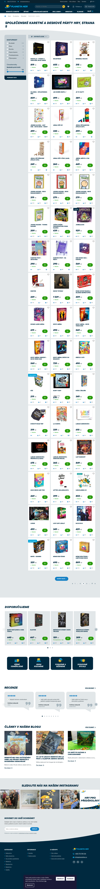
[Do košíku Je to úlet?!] (90, 99)
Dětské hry (8, 861)
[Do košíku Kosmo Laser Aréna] (45, 331)
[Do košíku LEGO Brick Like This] (45, 497)
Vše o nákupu (72, 1)
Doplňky (8, 870)
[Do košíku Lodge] (45, 530)
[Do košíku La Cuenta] (67, 431)
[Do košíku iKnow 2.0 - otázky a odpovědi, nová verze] (45, 66)
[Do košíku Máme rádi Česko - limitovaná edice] (90, 563)
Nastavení (30, 885)
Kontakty (84, 1)
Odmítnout (60, 879)
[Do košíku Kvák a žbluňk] (90, 397)
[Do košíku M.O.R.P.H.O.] (90, 530)
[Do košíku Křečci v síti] (90, 364)
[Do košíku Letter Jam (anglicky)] (67, 497)
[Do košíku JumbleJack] (90, 231)
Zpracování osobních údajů (57, 859)
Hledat (63, 6)
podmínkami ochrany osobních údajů (28, 833)
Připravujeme (16, 58)
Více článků (89, 727)
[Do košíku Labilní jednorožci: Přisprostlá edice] (45, 464)
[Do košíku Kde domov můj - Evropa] (90, 265)
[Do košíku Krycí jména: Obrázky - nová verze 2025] (45, 364)
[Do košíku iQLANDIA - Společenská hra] (45, 99)
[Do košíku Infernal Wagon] (90, 66)
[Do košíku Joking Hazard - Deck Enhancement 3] (67, 198)
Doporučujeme (16, 52)
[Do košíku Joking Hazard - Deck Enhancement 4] (90, 198)
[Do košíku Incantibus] (67, 66)
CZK (93, 1)
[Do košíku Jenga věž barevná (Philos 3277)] (90, 132)
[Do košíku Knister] (45, 298)
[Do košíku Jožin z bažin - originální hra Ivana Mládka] (67, 231)
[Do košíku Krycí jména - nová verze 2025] (90, 331)
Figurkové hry (9, 864)
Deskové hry (9, 853)
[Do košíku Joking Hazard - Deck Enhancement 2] (45, 198)
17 (92, 584)
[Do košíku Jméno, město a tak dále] (90, 165)
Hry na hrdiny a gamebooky (12, 859)
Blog (79, 1)
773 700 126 (80, 854)
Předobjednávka (16, 55)
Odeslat (34, 829)
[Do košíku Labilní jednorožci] (90, 431)
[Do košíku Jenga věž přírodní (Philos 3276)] (45, 165)
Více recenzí (89, 688)
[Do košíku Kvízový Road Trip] (45, 431)
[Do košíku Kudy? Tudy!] (67, 397)
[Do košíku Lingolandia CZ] (90, 497)
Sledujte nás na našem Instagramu (50, 785)
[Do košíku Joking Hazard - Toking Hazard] (45, 231)
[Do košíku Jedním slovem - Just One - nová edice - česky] (45, 132)
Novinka (16, 49)
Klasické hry (8, 867)
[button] (96, 629)
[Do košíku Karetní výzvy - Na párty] (67, 265)
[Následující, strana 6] (95, 583)
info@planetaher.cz (81, 857)
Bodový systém (63, 1)
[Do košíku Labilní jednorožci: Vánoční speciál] (67, 464)
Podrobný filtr (12, 78)
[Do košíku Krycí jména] (67, 331)
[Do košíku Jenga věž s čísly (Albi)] (67, 165)
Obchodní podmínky (56, 856)
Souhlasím (70, 879)
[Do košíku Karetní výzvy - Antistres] (45, 265)
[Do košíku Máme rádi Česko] (67, 563)
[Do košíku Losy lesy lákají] (67, 530)
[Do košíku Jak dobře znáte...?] (67, 99)
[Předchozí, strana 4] (72, 583)
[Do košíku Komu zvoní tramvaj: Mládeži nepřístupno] (90, 298)
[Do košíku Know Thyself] (67, 298)
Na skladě (16, 43)
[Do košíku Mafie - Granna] (45, 563)
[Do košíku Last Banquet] (90, 464)
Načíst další (61, 579)
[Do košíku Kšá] (45, 397)
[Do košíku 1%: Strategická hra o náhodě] (22, 638)
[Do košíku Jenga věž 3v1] (67, 132)
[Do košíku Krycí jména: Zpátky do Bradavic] (67, 364)
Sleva (16, 46)
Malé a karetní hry (10, 856)
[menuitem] (13, 12)
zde (45, 881)
